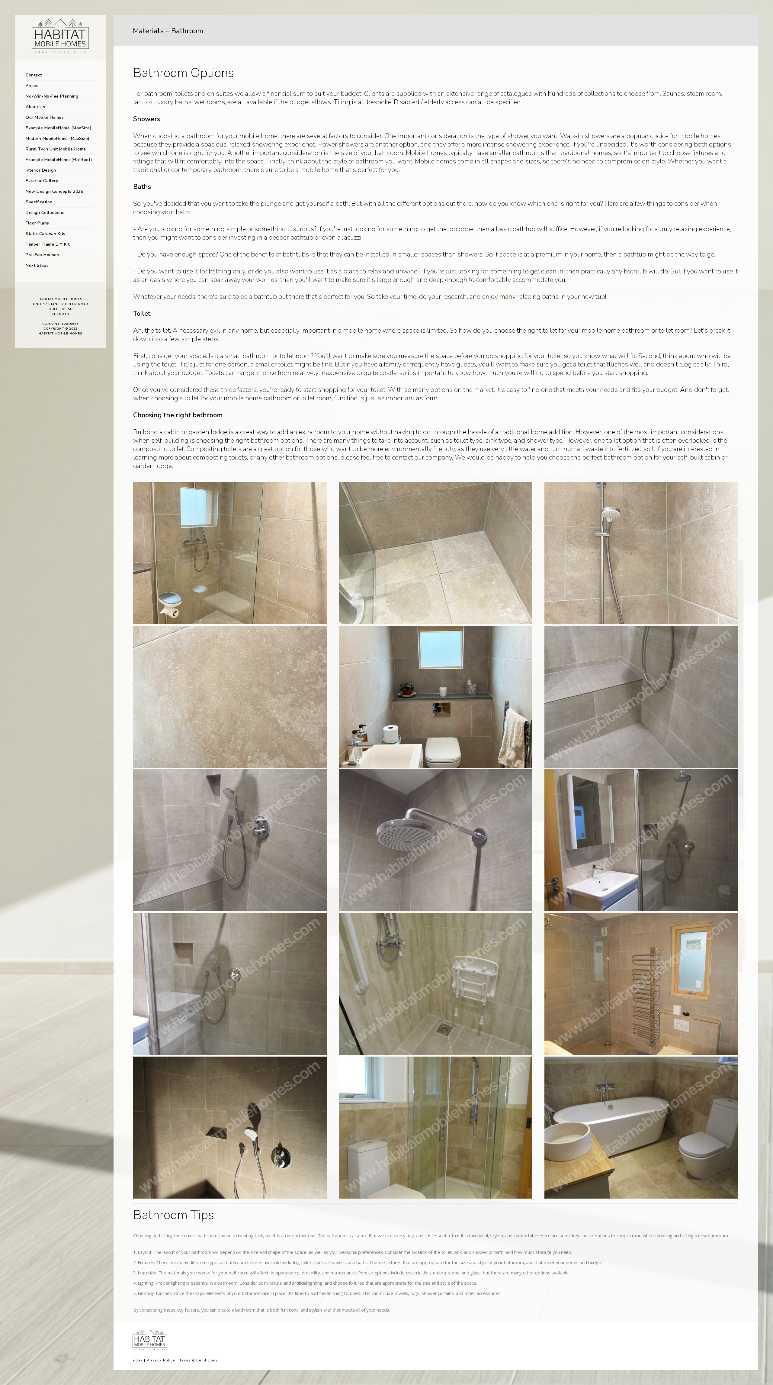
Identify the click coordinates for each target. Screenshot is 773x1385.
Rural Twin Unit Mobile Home (56, 149)
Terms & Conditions (198, 1360)
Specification (39, 202)
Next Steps (37, 265)
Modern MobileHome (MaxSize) (58, 138)
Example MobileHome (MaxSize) (58, 128)
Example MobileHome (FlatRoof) (59, 160)
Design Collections (45, 212)
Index (137, 1360)
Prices (32, 86)
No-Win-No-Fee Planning (52, 96)
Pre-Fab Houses (42, 255)
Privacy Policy (161, 1360)
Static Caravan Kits (46, 234)
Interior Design (41, 170)
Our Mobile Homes (45, 117)
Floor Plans (37, 223)
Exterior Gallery (42, 181)
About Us (35, 107)
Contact (34, 75)
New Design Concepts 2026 (54, 191)
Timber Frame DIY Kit (47, 244)
